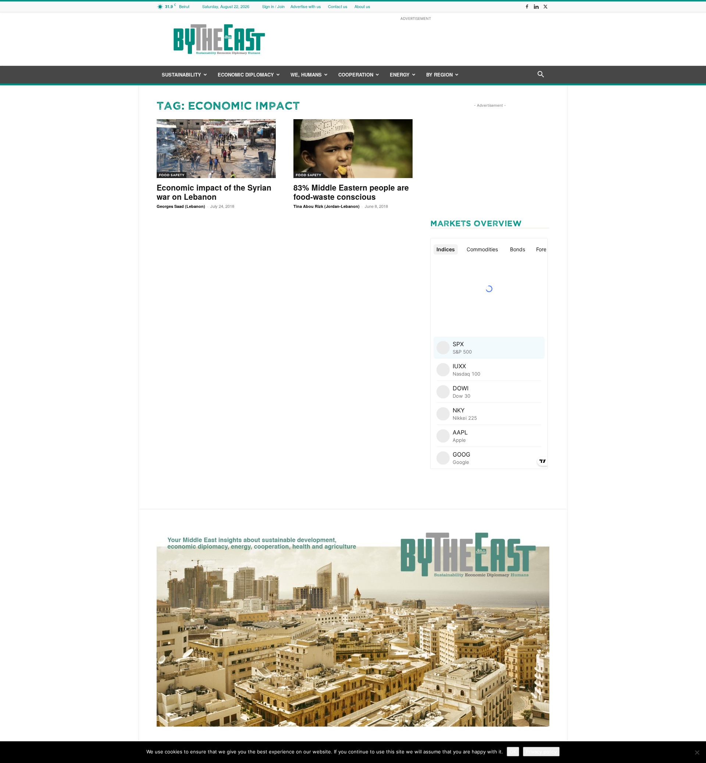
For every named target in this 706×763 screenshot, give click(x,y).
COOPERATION (355, 74)
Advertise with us (305, 6)
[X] (545, 6)
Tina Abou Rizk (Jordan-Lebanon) (326, 206)
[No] (696, 752)
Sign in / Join (273, 6)
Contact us (337, 6)
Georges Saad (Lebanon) (181, 206)
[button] (540, 75)
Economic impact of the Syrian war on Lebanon (214, 192)
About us (362, 6)
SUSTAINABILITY (181, 74)
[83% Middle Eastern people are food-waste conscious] (353, 148)
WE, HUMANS (306, 74)
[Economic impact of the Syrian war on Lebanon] (216, 148)
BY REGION (439, 74)
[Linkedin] (536, 6)
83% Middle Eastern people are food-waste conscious (351, 192)
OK (513, 752)
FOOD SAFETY (171, 175)
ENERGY (400, 74)
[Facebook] (527, 6)
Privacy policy (541, 752)
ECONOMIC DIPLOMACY (246, 74)
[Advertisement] (415, 39)
